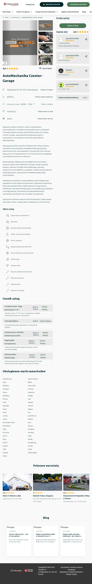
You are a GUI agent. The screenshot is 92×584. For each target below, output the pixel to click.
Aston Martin (33, 379)
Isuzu (5, 409)
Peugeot (31, 429)
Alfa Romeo (7, 379)
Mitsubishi (7, 426)
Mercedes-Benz (9, 422)
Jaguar (30, 409)
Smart (5, 442)
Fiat (29, 399)
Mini (29, 422)
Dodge (30, 396)
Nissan (30, 426)
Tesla (30, 449)
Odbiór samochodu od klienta (20, 234)
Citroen (31, 389)
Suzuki (30, 446)
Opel (4, 429)
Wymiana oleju (15, 265)
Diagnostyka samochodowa (20, 215)
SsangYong (32, 442)
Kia (29, 412)
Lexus (5, 419)
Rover (5, 436)
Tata (4, 449)
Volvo (5, 456)
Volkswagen (32, 453)
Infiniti (30, 406)
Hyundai (6, 406)
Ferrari (5, 399)
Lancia (5, 416)
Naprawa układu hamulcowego (21, 228)
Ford (4, 402)
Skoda (30, 439)
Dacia (5, 392)
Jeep (5, 412)
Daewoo (31, 392)
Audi (4, 382)
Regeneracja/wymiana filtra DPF (21, 246)
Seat (4, 439)
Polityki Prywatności (75, 572)
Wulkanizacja (15, 259)
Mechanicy (14, 221)
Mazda (30, 419)
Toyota (5, 453)
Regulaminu (64, 572)
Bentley (6, 386)
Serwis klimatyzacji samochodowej (22, 253)
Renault (31, 432)
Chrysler (6, 389)
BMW (30, 382)
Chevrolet (32, 386)
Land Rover (32, 416)
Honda (30, 402)
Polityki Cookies (71, 574)
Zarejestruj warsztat (78, 4)
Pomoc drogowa (16, 240)
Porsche (6, 432)
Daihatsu (6, 396)
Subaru (5, 446)
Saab (30, 436)
